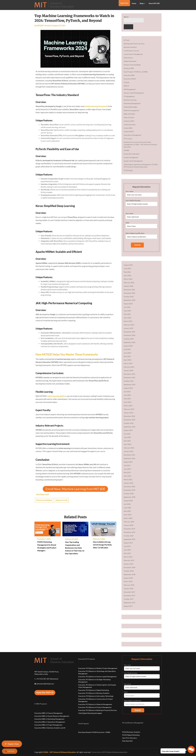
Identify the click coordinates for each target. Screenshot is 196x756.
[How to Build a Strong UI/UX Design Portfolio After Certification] (103, 528)
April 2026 (127, 275)
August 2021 (128, 462)
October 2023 (129, 381)
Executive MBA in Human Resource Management (51, 716)
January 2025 (128, 328)
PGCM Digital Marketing (131, 735)
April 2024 (127, 360)
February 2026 (129, 283)
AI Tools (126, 40)
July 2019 (127, 546)
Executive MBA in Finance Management (48, 713)
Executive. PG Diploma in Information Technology (95, 696)
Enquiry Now (13, 744)
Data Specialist (127, 741)
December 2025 (129, 290)
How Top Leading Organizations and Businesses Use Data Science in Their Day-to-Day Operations (75, 548)
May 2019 (127, 553)
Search (126, 17)
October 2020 (129, 494)
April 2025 (127, 318)
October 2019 (129, 536)
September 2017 (129, 603)
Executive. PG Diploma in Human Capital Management (97, 676)
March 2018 (128, 581)
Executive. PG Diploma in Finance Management (94, 707)
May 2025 (127, 314)
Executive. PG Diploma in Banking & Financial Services (97, 710)
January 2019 (128, 564)
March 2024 (128, 363)
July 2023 (127, 392)
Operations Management (132, 135)
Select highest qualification (135, 233)
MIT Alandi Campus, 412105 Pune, (46, 672)
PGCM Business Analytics (131, 732)
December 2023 (129, 374)
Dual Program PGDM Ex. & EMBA (136, 72)
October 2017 (129, 599)
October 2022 (129, 423)
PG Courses (128, 139)
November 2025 (129, 293)
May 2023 (127, 399)
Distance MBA (129, 68)
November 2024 (129, 335)
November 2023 (129, 377)
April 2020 (127, 515)
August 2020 (128, 501)
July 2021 (127, 465)
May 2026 (127, 272)
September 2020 (129, 497)
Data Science (128, 58)
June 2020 (127, 508)
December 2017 (129, 592)
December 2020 (129, 486)
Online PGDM (129, 132)
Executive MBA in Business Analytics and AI (49, 728)
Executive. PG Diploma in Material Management (95, 704)
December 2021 (129, 455)
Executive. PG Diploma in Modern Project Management (97, 668)
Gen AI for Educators (129, 738)
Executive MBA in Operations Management (49, 722)
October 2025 (129, 297)
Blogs (142, 3)
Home (134, 3)
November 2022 (129, 420)
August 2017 (128, 606)
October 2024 (129, 339)
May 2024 (127, 356)
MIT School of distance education (115, 752)
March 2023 (128, 406)
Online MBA (128, 128)
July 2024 (127, 349)
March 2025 (128, 321)
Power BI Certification (132, 154)
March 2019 (128, 557)
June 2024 (127, 353)
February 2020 (129, 522)
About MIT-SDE (154, 3)
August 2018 (128, 578)
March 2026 (128, 279)
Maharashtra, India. (41, 674)
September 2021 (129, 458)
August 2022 (128, 430)
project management (131, 157)
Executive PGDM (130, 79)
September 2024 (129, 342)
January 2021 (128, 483)
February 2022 (129, 448)
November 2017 (129, 595)
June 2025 (127, 311)
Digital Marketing (130, 61)
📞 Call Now (9, 751)
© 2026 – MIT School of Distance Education (59, 752)
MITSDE (40, 26)
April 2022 (127, 444)
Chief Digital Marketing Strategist (90, 713)
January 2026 (128, 286)
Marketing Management (132, 103)
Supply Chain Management (133, 161)
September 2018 (129, 574)
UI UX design (128, 170)
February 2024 (129, 367)
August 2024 (128, 346)
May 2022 (127, 441)
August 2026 (128, 265)
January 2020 (128, 525)
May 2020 (127, 511)
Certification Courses (131, 51)
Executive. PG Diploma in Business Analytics (93, 693)
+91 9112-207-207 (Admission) (47, 679)
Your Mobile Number (133, 200)
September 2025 (129, 300)
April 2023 (127, 402)
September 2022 (129, 427)
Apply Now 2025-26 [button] (45, 692)
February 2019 (129, 560)
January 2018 (128, 588)
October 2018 (129, 571)
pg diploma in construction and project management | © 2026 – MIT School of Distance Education (140, 144)
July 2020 (127, 504)
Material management (131, 110)
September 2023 (129, 384)
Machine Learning (61, 500)
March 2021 (128, 479)
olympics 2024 (129, 121)
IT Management (129, 96)
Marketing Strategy (130, 107)
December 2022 (129, 416)
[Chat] (191, 749)
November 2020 (129, 490)
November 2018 (129, 567)
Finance (126, 82)
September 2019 (129, 539)
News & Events (129, 117)
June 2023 (127, 395)
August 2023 (128, 388)
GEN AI (126, 86)
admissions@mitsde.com (45, 684)
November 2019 (129, 532)
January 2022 (128, 451)
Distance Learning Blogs (44, 500)
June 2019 (127, 550)
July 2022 (127, 434)
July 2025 (127, 307)
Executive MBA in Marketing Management (49, 719)
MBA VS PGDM (129, 114)
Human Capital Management (134, 93)
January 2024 (128, 370)
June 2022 (127, 437)
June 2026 (127, 268)
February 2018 (129, 585)
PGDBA (126, 150)
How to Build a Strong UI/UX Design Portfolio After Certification (102, 545)
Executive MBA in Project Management (48, 725)
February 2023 (129, 409)
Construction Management (133, 54)
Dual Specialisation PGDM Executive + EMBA (94, 732)
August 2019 (128, 543)
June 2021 (127, 469)
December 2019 (129, 529)
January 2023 (128, 413)
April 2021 (127, 476)
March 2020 (128, 518)
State (127, 223)
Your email (129, 213)
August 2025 (128, 304)
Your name (129, 191)
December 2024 (129, 332)
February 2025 (129, 325)
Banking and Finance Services (134, 44)
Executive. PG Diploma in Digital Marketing (93, 690)
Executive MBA (129, 75)
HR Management (130, 89)
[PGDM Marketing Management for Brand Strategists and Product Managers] (47, 528)
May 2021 (127, 472)
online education (130, 124)
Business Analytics (130, 47)
